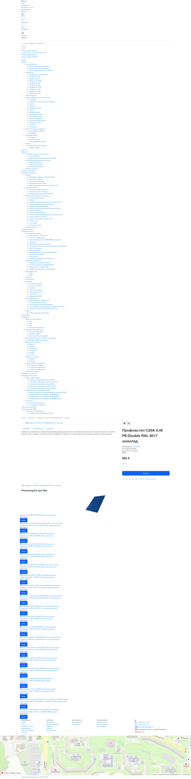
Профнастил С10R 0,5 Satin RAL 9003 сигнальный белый (38, 670)
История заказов (102, 724)
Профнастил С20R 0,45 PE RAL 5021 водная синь (36, 546)
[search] (23, 47)
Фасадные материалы (28, 173)
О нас (23, 3)
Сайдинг (49, 728)
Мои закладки (101, 726)
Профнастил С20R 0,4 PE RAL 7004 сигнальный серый (38, 660)
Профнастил (51, 722)
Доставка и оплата (27, 7)
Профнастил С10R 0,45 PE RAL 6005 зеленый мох (36, 536)
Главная (23, 418)
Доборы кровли (52, 730)
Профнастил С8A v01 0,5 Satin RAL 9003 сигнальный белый (39, 639)
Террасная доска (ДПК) (29, 409)
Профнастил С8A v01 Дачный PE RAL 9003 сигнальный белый (40, 598)
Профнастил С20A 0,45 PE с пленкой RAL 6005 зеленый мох (40, 587)
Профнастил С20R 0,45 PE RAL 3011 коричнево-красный (38, 608)
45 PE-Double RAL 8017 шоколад (50, 485)
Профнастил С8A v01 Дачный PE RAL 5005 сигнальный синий (40, 525)
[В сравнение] (129, 423)
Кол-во (124, 463)
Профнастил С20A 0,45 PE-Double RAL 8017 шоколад (53, 418)
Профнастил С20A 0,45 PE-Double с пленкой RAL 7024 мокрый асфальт (43, 701)
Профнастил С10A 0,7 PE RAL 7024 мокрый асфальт (37, 691)
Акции (23, 722)
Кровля (23, 62)
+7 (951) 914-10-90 (27, 53)
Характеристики (38, 428)
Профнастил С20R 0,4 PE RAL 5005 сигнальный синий (38, 515)
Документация (26, 9)
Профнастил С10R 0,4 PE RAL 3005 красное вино (36, 619)
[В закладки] (124, 423)
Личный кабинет (102, 722)
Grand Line (136, 446)
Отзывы (141, 479)
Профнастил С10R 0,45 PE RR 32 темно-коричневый (37, 629)
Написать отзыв (150, 479)
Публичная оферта (27, 730)
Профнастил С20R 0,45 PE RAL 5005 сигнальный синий (38, 567)
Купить (146, 473)
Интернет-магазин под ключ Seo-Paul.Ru (34, 777)
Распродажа (25, 5)
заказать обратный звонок (29, 57)
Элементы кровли (27, 231)
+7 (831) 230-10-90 (40, 53)
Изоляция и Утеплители (29, 376)
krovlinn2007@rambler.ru (29, 55)
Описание (26, 428)
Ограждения (25, 317)
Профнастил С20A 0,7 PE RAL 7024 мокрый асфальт (37, 577)
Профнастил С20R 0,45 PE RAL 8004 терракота (35, 681)
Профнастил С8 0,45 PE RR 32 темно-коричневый (36, 556)
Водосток (24, 152)
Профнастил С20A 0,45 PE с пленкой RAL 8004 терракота (39, 712)
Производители (77, 722)
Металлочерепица (53, 724)
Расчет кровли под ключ (29, 50)
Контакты (24, 11)
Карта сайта (76, 724)
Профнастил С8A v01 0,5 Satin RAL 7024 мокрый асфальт (39, 650)
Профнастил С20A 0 (31, 485)
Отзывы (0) (50, 428)
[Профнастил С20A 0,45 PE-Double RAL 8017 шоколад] (72, 422)
